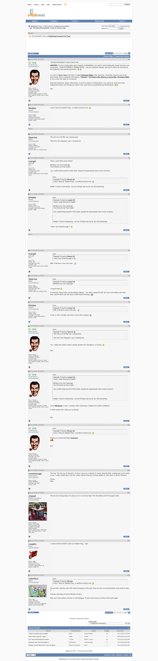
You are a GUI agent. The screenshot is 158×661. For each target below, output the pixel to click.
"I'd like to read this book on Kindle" (38, 633)
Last (125, 53)
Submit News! (57, 5)
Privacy (126, 655)
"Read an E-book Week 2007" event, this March (41, 645)
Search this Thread (121, 56)
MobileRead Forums (36, 26)
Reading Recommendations (62, 26)
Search (121, 21)
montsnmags (35, 473)
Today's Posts (99, 21)
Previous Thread (75, 618)
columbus (33, 578)
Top (130, 655)
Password (104, 28)
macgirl (32, 161)
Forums (36, 5)
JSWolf (32, 496)
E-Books (74, 21)
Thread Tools (108, 56)
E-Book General (48, 26)
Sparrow (32, 137)
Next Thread (84, 618)
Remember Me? (125, 26)
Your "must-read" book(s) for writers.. (39, 639)
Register (34, 21)
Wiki (42, 5)
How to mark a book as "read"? (37, 636)
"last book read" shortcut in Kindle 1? (38, 642)
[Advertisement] (79, 45)
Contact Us (107, 655)
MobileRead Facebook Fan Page (59, 36)
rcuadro (32, 544)
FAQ (113, 655)
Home (29, 5)
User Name (104, 26)
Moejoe (32, 108)
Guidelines (53, 21)
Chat (48, 5)
